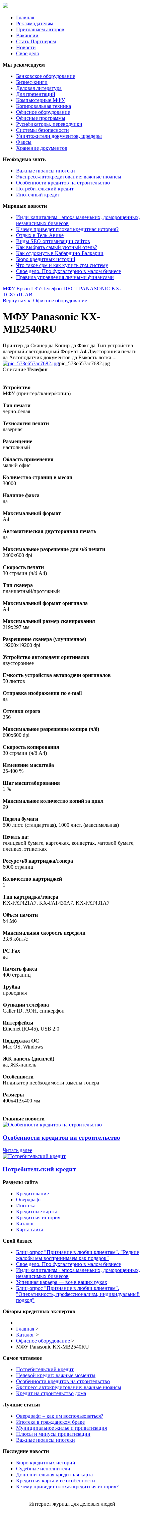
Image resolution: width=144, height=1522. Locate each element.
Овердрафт (28, 1199)
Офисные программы (40, 118)
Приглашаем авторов (40, 29)
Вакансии (27, 35)
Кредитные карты (36, 1211)
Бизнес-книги (32, 82)
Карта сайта (29, 1229)
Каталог (25, 1223)
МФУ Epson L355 (23, 288)
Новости (26, 47)
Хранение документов (41, 148)
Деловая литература (39, 88)
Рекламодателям (34, 23)
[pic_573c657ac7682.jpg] (31, 363)
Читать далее (17, 1150)
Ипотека (25, 1205)
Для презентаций (35, 94)
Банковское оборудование (45, 76)
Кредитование (32, 1193)
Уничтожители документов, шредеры (59, 136)
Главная (25, 17)
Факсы (23, 142)
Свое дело (27, 53)
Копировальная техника (43, 106)
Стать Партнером (36, 41)
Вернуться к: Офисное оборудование (45, 300)
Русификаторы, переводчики (49, 124)
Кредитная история (38, 1217)
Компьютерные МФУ (40, 100)
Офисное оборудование (43, 112)
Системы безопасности (42, 130)
